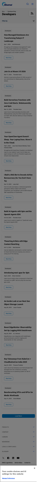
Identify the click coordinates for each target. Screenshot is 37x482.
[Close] (34, 468)
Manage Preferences (8, 478)
